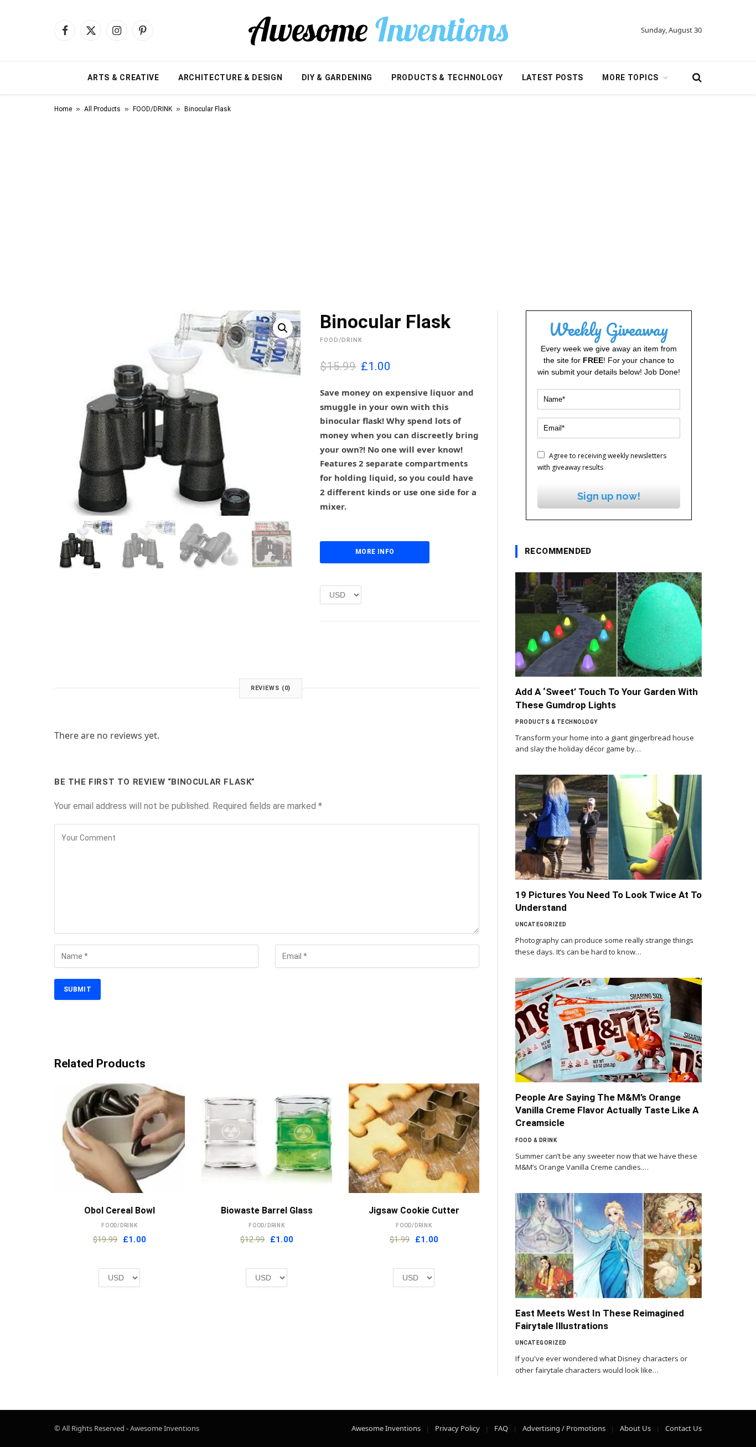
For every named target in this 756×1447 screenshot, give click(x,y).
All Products (102, 109)
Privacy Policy (457, 1428)
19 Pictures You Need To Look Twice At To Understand (608, 901)
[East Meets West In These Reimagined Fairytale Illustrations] (608, 1245)
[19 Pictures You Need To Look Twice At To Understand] (608, 827)
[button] (283, 328)
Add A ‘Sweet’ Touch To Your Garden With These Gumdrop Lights (606, 698)
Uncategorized (541, 924)
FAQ (501, 1428)
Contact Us (683, 1428)
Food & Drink (536, 1140)
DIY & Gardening (337, 77)
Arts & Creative (123, 77)
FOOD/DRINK (152, 109)
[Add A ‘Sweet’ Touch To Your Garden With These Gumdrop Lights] (608, 624)
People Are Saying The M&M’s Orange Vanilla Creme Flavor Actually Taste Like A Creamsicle (606, 1110)
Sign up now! (608, 496)
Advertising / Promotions (563, 1428)
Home (63, 109)
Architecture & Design (230, 77)
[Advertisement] (378, 209)
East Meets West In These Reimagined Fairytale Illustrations (599, 1319)
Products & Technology (447, 77)
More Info (374, 552)
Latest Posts (552, 77)
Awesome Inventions (386, 1428)
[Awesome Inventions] (378, 30)
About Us (635, 1428)
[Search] (696, 77)
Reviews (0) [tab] (271, 688)
